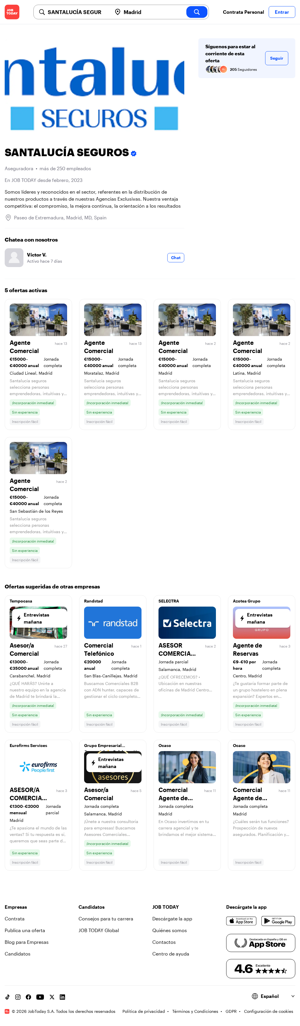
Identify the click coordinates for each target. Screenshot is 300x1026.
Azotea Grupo (246, 600)
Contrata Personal (243, 12)
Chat (175, 257)
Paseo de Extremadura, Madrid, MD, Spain (60, 217)
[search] (196, 12)
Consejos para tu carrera (106, 918)
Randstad (93, 600)
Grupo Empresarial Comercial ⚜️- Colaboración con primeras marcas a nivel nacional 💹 (112, 747)
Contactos (164, 942)
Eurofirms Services (28, 745)
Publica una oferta (25, 930)
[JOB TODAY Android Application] (278, 921)
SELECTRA (168, 600)
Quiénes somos (169, 930)
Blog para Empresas (27, 942)
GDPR (231, 1011)
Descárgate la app (172, 918)
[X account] (51, 997)
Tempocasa (21, 600)
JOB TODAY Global (99, 930)
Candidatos (17, 953)
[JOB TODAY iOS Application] (241, 921)
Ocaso (164, 745)
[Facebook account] (28, 997)
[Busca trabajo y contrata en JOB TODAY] (12, 12)
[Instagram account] (18, 997)
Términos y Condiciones (195, 1011)
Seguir (276, 58)
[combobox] (77, 12)
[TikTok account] (7, 997)
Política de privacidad (143, 1011)
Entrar (282, 12)
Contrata (15, 918)
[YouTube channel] (40, 997)
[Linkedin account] (62, 997)
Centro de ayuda (170, 953)
